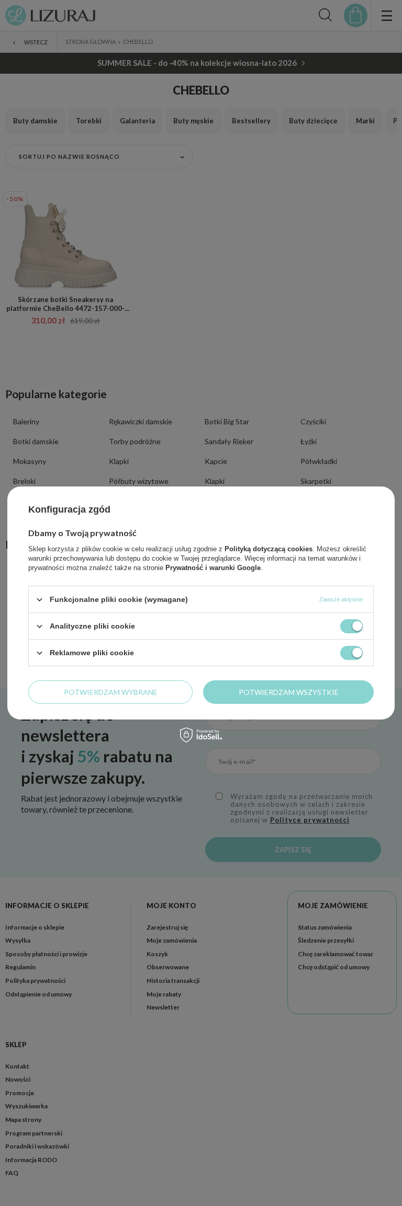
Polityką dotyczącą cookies (268, 549)
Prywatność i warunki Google (213, 568)
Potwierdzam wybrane (111, 691)
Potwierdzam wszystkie (289, 691)
